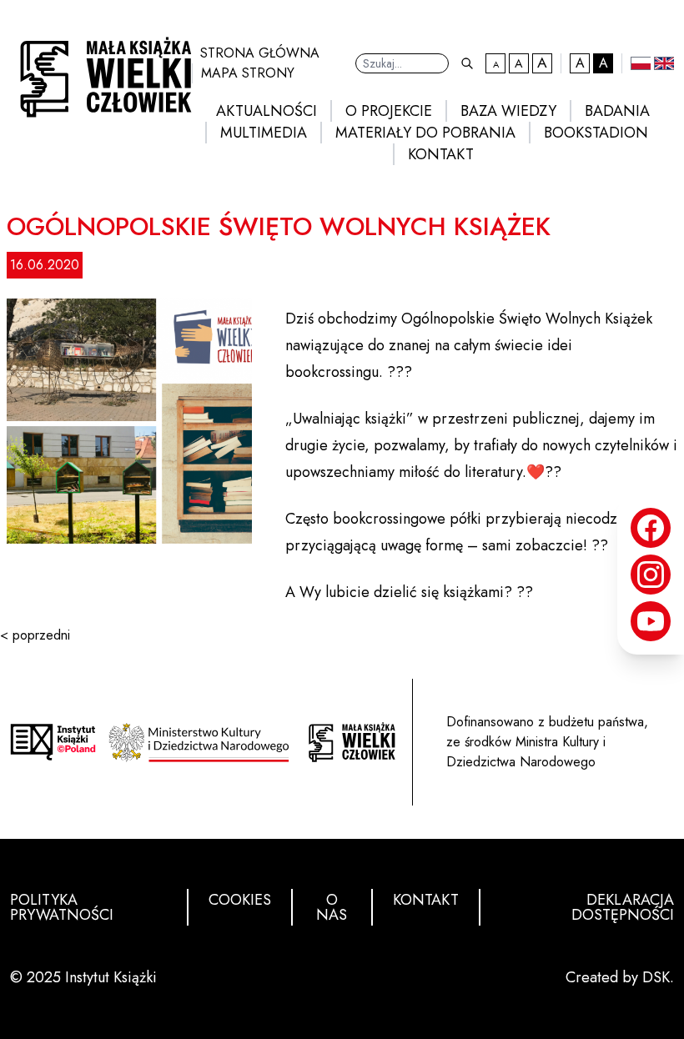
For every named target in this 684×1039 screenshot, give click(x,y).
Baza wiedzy (508, 111)
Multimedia (263, 132)
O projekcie (388, 111)
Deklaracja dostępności (622, 907)
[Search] (467, 63)
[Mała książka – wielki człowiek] (101, 72)
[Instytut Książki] (53, 742)
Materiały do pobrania (425, 132)
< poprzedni (35, 635)
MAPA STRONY (247, 73)
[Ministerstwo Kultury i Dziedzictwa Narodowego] (202, 742)
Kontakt (441, 154)
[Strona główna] (352, 742)
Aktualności (266, 111)
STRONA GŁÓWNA (259, 53)
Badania (617, 111)
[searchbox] (402, 63)
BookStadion (596, 132)
